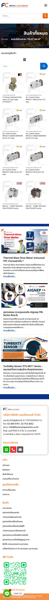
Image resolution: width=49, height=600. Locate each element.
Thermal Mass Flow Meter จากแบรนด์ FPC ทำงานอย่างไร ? (24, 259)
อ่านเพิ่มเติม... (9, 276)
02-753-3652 (27, 423)
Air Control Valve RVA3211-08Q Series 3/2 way (35, 99)
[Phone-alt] (13, 449)
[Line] (6, 449)
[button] (46, 5)
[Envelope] (20, 449)
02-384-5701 (13, 423)
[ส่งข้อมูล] (45, 15)
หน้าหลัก (4, 39)
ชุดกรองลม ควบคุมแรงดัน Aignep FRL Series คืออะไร (23, 313)
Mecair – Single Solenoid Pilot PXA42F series (36, 207)
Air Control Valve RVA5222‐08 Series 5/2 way (35, 172)
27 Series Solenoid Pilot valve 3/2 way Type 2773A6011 (12, 99)
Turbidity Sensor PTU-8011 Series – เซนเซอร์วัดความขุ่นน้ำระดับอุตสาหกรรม (23, 368)
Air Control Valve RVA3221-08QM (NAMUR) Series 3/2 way (13, 136)
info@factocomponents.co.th (23, 427)
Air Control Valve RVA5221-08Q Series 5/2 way (12, 172)
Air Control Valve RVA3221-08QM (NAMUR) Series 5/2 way (36, 136)
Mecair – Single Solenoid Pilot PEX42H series (12, 207)
